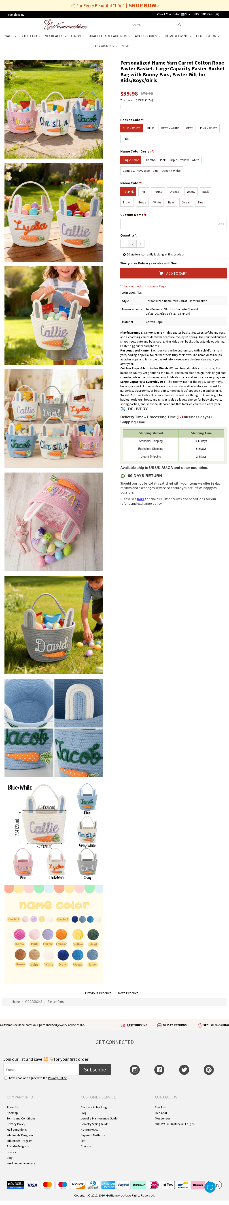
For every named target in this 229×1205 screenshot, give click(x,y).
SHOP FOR (30, 36)
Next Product (129, 993)
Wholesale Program (20, 1135)
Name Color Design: (137, 151)
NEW (125, 46)
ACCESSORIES (147, 36)
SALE (10, 36)
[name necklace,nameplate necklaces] (65, 24)
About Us (13, 1107)
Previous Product (97, 993)
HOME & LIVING (177, 36)
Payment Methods (93, 1135)
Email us (160, 1107)
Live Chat (161, 1113)
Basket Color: (132, 119)
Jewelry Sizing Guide (95, 1124)
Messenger (162, 1118)
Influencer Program (19, 1141)
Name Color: (131, 183)
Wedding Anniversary (21, 1163)
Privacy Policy (57, 1078)
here (140, 499)
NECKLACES (55, 36)
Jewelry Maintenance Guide (99, 1118)
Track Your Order (168, 14)
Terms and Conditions (21, 1118)
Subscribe (95, 1069)
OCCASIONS (105, 46)
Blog (10, 1158)
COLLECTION (207, 36)
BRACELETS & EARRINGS (109, 36)
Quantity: (128, 235)
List (83, 1141)
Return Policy (89, 1130)
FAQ (83, 1113)
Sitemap (12, 1113)
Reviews (11, 1152)
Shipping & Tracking (94, 1107)
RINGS (77, 36)
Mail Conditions (17, 1130)
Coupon (86, 1146)
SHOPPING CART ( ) (206, 14)
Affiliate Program (18, 1146)
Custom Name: (133, 214)
